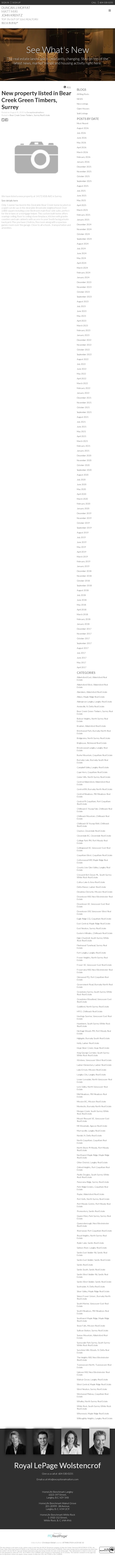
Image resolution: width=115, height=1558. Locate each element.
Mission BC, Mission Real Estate (91, 1101)
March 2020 (82, 499)
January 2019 (83, 566)
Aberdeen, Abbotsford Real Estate (92, 692)
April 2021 (81, 436)
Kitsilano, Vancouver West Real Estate (94, 1060)
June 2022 (81, 369)
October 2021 (83, 407)
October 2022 (83, 349)
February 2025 (83, 214)
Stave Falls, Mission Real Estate (91, 1325)
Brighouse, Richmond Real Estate (92, 743)
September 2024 (84, 239)
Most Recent (82, 123)
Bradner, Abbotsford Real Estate (91, 726)
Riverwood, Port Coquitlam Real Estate (94, 1230)
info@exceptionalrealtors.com (63, 1479)
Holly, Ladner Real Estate (88, 1043)
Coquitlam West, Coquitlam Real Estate (94, 855)
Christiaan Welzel (49, 1542)
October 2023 (83, 292)
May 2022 (81, 373)
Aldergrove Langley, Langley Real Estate (94, 701)
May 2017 (81, 662)
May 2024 (81, 258)
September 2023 (84, 296)
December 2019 (84, 513)
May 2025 (81, 200)
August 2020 (82, 474)
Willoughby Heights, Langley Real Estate (94, 1418)
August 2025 (82, 186)
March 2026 (82, 152)
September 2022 (84, 354)
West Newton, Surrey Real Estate (92, 1389)
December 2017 (84, 629)
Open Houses (83, 108)
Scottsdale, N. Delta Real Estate (91, 1286)
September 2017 (84, 643)
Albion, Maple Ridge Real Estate (91, 697)
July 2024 (81, 248)
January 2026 (83, 162)
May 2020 (81, 489)
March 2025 (82, 210)
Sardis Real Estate (85, 1264)
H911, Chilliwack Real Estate (89, 1011)
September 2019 (84, 527)
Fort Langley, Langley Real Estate (91, 952)
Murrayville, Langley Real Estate (91, 1130)
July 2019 (81, 537)
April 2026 (81, 147)
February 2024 (83, 272)
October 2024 (83, 234)
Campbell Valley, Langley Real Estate (93, 767)
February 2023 (83, 330)
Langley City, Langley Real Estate (91, 1074)
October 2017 (83, 638)
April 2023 (81, 320)
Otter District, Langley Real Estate (92, 1162)
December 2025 (84, 166)
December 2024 (84, 224)
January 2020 (83, 508)
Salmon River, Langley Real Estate (92, 1247)
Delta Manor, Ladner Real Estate (91, 887)
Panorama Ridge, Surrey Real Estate (93, 1182)
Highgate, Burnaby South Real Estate (93, 1038)
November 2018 (84, 576)
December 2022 (84, 340)
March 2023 (82, 325)
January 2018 (83, 624)
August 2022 (82, 359)
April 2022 (81, 378)
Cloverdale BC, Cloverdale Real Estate (94, 835)
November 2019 (84, 518)
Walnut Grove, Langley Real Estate (92, 1379)
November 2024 (84, 229)
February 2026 (83, 157)
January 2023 (83, 335)
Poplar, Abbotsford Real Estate (90, 1194)
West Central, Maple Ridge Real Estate (94, 1384)
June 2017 (81, 657)
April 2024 (81, 263)
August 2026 (82, 128)
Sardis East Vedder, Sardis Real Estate (94, 1260)
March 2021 (82, 441)
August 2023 (82, 301)
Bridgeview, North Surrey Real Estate (93, 738)
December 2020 (84, 455)
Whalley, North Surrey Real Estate (92, 1401)
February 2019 (83, 561)
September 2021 (84, 412)
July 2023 (81, 306)
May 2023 (81, 316)
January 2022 (83, 393)
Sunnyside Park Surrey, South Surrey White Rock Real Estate (93, 1343)
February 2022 (83, 388)
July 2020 (81, 479)
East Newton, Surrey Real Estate (91, 928)
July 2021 (81, 421)
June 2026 (81, 137)
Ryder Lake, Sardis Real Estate (90, 1243)
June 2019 (81, 542)
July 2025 (81, 190)
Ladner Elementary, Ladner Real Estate (94, 1065)
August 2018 (82, 590)
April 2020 (81, 494)
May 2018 (81, 604)
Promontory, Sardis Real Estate (91, 1211)
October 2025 (83, 176)
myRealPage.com (57, 1536)
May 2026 (81, 142)
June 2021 (81, 426)
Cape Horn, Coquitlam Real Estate (92, 772)
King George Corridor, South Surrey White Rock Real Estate (93, 1054)
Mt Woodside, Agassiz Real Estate (92, 1126)
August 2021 (82, 417)
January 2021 (83, 450)
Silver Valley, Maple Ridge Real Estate (93, 1291)
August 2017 (82, 648)
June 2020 (81, 484)
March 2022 (82, 383)
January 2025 (83, 219)
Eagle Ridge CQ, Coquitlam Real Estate (94, 918)
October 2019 (83, 523)
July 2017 (81, 653)
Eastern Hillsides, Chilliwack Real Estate (94, 933)
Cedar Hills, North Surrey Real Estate (93, 777)
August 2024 (82, 243)
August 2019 (82, 532)
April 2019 (81, 551)
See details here (9, 200)
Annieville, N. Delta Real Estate (90, 706)
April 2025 (81, 205)
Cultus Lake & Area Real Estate (91, 882)
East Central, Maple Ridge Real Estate (93, 923)
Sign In (5, 2)
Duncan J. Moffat (15, 7)
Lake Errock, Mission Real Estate (91, 1069)
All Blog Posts (83, 94)
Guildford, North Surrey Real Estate (93, 1006)
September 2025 (84, 181)
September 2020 (84, 470)
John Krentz (11, 15)
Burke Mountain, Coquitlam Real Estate (94, 755)
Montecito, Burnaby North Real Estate (94, 1106)
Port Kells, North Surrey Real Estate (93, 1199)
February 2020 (83, 503)
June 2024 (81, 253)
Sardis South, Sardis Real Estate (91, 1269)
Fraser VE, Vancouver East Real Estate (94, 965)
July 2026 (81, 133)
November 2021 (84, 402)
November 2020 (84, 460)
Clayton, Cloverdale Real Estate (91, 831)
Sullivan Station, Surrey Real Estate (92, 1330)
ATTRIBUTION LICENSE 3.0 (73, 1542)
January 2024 (83, 277)
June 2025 (81, 195)
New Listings (82, 103)
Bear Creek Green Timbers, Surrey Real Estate (30, 115)
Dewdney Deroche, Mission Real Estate (94, 891)
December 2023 (84, 282)
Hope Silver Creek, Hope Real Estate (93, 1048)
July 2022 (81, 364)
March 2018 (82, 614)
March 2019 (82, 556)
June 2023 (81, 311)
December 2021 (84, 397)
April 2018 (81, 609)
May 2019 (81, 547)
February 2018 (83, 619)
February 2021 (83, 446)
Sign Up (16, 2)
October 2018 (83, 580)
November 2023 (84, 287)
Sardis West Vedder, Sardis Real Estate (94, 1281)
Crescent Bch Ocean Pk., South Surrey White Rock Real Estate (94, 876)
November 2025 (84, 171)
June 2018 (81, 600)
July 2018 (81, 595)
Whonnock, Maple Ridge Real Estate (93, 1413)
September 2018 (84, 585)
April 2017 (81, 667)
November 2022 (84, 344)
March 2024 (82, 267)
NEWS (80, 99)
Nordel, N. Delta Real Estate (89, 1135)
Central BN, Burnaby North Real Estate (94, 789)
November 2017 (84, 633)
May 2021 (81, 431)
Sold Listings (82, 113)
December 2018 (84, 571)
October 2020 (83, 465)
